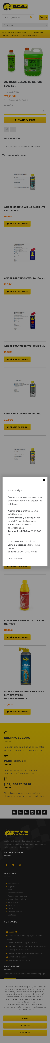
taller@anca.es (16, 528)
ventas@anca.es (27, 521)
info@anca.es (15, 514)
